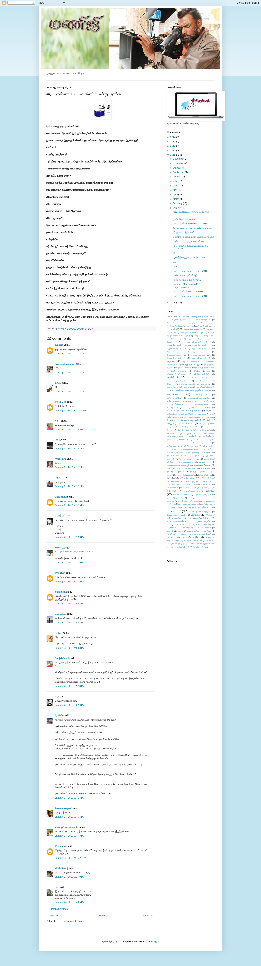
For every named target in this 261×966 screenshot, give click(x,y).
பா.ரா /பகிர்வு (206, 484)
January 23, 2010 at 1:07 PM (70, 448)
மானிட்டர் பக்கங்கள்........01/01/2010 (190, 296)
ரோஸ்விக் (59, 715)
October (177, 167)
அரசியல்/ (175, 329)
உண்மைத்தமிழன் (63, 547)
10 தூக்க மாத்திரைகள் (183, 232)
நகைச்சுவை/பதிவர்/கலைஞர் (178, 465)
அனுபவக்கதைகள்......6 (176, 352)
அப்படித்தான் (209, 323)
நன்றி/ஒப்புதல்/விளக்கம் (186, 468)
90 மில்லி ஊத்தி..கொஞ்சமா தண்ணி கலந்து (196, 316)
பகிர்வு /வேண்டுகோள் (188, 478)
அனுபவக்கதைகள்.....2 (201, 358)
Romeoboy (61, 846)
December (178, 158)
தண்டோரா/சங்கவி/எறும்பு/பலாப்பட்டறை (182, 446)
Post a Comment (59, 909)
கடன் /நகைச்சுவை (177, 390)
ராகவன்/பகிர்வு (181, 524)
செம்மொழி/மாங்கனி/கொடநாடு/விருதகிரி (195, 430)
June (176, 185)
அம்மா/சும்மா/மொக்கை (205, 326)
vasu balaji (61, 496)
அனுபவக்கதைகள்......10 (197, 342)
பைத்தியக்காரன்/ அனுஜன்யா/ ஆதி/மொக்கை (196, 501)
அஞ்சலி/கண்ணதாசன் (201, 320)
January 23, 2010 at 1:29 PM (70, 562)
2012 (173, 146)
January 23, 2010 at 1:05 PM (70, 429)
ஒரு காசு (59, 345)
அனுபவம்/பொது (191, 364)
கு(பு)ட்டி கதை (209, 401)
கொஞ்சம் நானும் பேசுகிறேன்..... (187, 279)
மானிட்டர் (174, 511)
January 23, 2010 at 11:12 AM (70, 410)
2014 (173, 137)
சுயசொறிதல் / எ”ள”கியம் (189, 427)
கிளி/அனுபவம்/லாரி (191, 401)
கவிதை (172, 394)
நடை (169, 468)
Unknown (60, 573)
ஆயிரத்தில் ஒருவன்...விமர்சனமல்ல (189, 257)
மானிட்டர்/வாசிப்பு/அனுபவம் (200, 512)
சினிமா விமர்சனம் (186, 423)
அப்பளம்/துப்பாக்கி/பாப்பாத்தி (181, 326)
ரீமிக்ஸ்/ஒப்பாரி (188, 528)
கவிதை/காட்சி (201, 395)
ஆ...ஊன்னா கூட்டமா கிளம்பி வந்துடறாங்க (192, 228)
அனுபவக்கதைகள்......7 (201, 352)
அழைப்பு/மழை (209, 336)
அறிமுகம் (174, 339)
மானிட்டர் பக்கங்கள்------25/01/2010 (190, 223)
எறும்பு (58, 382)
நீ (175, 478)
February (178, 203)
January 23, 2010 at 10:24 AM (70, 372)
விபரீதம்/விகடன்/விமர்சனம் (200, 534)
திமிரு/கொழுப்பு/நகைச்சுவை (199, 452)
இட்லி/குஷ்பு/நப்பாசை (179, 371)
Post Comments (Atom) (72, 921)
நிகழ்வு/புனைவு (189, 475)
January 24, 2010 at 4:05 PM (70, 902)
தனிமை (197, 449)
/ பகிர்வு (170, 316)
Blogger (155, 941)
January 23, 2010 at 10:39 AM (70, 391)
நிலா (169, 478)
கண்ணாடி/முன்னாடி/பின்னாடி (200, 390)
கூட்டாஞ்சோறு (172, 407)
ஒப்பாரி (199, 381)
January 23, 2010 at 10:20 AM (70, 353)
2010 (173, 155)
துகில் (197, 456)
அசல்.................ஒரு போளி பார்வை (188, 241)
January (177, 208)
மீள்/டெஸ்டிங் (172, 515)
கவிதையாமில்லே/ (174, 398)
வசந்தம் (170, 531)
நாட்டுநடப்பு (205, 468)
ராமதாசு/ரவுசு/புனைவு (199, 524)
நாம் (174, 262)
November (178, 163)
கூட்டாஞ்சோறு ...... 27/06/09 (197, 407)
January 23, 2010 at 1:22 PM (70, 486)
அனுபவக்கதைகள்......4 (176, 349)
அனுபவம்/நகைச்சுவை (191, 361)
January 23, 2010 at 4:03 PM (70, 603)
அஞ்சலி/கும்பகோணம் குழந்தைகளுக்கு (183, 323)
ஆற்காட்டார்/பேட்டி (184, 368)
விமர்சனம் (171, 537)
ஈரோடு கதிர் (60, 458)
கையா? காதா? (173, 411)
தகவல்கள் (206, 443)
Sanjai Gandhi (62, 658)
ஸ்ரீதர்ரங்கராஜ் (61, 868)
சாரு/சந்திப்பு (180, 417)
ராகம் (169, 524)
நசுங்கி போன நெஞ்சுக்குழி (185, 275)
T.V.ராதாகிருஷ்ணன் (64, 364)
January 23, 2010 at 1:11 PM (69, 467)
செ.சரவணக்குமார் (63, 808)
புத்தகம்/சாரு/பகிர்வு (192, 491)
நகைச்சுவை (204, 462)
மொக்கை (195, 515)
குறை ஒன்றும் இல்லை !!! (66, 827)
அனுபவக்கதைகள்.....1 (176, 358)
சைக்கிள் (192, 436)
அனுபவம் (171, 361)
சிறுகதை (171, 420)
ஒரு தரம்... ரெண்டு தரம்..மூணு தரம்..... (195, 384)
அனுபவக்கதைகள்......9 (201, 355)
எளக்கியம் (172, 377)
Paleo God (60, 402)
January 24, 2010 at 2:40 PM (70, 877)
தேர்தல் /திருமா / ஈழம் (189, 459)
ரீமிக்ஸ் (173, 528)
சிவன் (209, 417)
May (175, 190)
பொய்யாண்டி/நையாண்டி (188, 504)
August (177, 176)
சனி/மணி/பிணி (187, 414)
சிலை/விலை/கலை (196, 417)
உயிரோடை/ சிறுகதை (176, 374)
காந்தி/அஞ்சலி (173, 401)
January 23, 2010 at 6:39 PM (70, 705)
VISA (57, 420)
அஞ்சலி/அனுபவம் (178, 320)
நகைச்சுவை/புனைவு (202, 465)
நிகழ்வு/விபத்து (205, 475)
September (179, 172)
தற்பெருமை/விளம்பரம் (181, 449)
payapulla (60, 591)
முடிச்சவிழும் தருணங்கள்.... (186, 219)
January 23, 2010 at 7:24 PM (70, 798)
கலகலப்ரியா (60, 614)
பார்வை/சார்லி (172, 488)
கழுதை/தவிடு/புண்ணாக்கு (199, 398)
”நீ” (174, 253)
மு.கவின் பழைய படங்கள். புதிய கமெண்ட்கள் (193, 236)
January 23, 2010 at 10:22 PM (70, 858)
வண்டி (180, 531)
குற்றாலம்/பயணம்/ (202, 404)
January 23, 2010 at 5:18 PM (70, 686)
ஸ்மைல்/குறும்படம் (200, 547)
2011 (173, 150)
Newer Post (53, 915)
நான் (175, 266)
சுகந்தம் (202, 424)
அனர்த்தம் (188, 339)
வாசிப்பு (183, 534)
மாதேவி (58, 633)
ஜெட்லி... (59, 477)
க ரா (57, 696)
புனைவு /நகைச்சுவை (182, 494)
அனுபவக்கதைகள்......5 (201, 349)
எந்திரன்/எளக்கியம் (201, 374)
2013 (173, 141)
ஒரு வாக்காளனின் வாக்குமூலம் (180, 387)
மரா (56, 887)
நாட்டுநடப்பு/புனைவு (197, 472)
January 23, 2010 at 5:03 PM (70, 648)
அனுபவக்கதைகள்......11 (177, 345)
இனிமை (197, 371)
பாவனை (186, 488)
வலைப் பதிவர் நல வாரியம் (199, 531)
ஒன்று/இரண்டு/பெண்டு (205, 387)
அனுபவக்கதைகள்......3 (201, 345)
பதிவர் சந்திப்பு (191, 484)
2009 (173, 302)
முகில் (183, 515)
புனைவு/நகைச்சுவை (196, 498)
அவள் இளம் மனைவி (188, 332)
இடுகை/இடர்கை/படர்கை (205, 368)
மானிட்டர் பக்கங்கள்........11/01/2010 (190, 271)
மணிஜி (61, 328)
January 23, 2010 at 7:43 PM (70, 836)
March (176, 199)
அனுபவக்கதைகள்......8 (176, 355)
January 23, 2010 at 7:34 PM (70, 816)
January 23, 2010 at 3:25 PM (70, 581)
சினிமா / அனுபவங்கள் (191, 420)
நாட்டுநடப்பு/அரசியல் (175, 471)
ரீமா (213, 524)
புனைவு (210, 490)
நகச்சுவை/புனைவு (186, 462)
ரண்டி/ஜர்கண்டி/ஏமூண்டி (201, 521)
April (175, 194)
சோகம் (196, 440)
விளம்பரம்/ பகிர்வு (190, 537)
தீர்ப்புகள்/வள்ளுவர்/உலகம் (177, 456)
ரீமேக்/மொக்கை (204, 528)
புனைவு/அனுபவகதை (175, 498)
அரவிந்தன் (60, 515)
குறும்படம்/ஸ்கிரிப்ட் (179, 404)
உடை (208, 371)
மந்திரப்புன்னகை (208, 504)
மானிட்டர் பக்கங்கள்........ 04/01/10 (189, 291)
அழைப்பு (197, 336)
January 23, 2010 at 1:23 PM (70, 505)
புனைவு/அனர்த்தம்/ (203, 494)
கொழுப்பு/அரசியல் (193, 411)
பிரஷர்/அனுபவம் (200, 488)
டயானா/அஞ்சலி (188, 443)
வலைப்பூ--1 (171, 534)
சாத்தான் (202, 414)
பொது (172, 504)
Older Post (148, 915)
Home (101, 915)
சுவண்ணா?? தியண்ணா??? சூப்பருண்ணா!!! (186, 285)
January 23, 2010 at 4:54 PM (70, 622)
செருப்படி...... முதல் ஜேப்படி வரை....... (184, 433)
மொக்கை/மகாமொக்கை (176, 521)
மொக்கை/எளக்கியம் (199, 518)
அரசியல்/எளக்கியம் (193, 329)
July (175, 181)
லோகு (58, 439)
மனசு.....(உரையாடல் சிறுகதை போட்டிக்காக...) (190, 507)
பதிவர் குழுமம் (191, 481)
